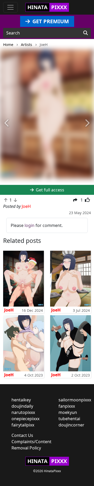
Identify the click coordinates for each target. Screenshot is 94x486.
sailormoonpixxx (74, 400)
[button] (7, 123)
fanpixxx (66, 406)
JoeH (9, 310)
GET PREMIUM (50, 21)
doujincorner (71, 425)
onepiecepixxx (25, 418)
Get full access (49, 190)
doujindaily (22, 406)
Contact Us (22, 435)
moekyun (67, 412)
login (29, 225)
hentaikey (21, 400)
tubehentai (69, 418)
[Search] (85, 33)
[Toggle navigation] (10, 7)
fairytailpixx (22, 425)
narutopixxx (23, 412)
